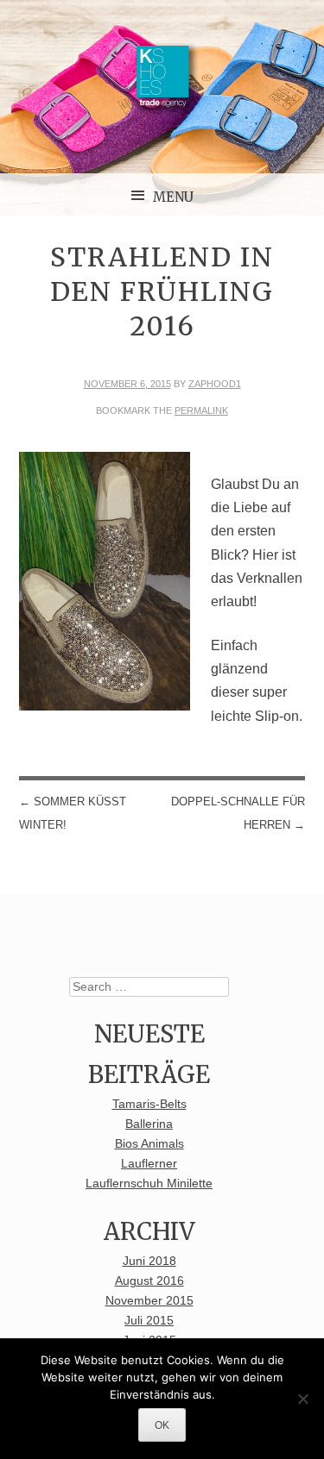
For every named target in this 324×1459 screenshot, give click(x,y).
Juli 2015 (149, 1320)
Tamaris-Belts (149, 1104)
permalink (201, 410)
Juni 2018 (149, 1261)
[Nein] (302, 1398)
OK (162, 1425)
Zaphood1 (214, 384)
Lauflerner (149, 1163)
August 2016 (149, 1280)
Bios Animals (149, 1143)
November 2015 (149, 1300)
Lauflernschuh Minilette (149, 1183)
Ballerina (149, 1124)
